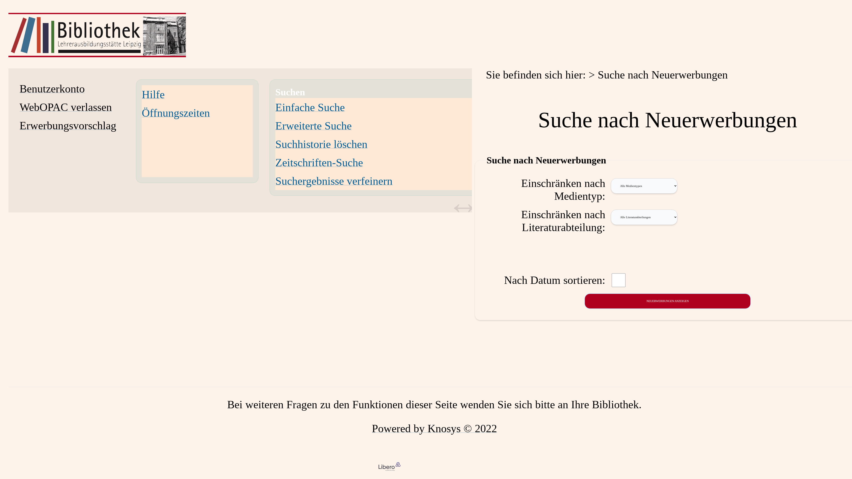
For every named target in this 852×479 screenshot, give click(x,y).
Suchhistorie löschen (321, 144)
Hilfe (153, 94)
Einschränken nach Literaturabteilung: (563, 221)
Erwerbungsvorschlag (68, 125)
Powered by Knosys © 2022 (434, 428)
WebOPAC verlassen (66, 107)
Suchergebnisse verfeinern (333, 181)
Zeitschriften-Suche (319, 162)
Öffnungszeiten (176, 113)
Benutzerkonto (52, 88)
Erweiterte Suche (313, 126)
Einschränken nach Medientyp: (563, 189)
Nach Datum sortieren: (554, 280)
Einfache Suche (310, 107)
